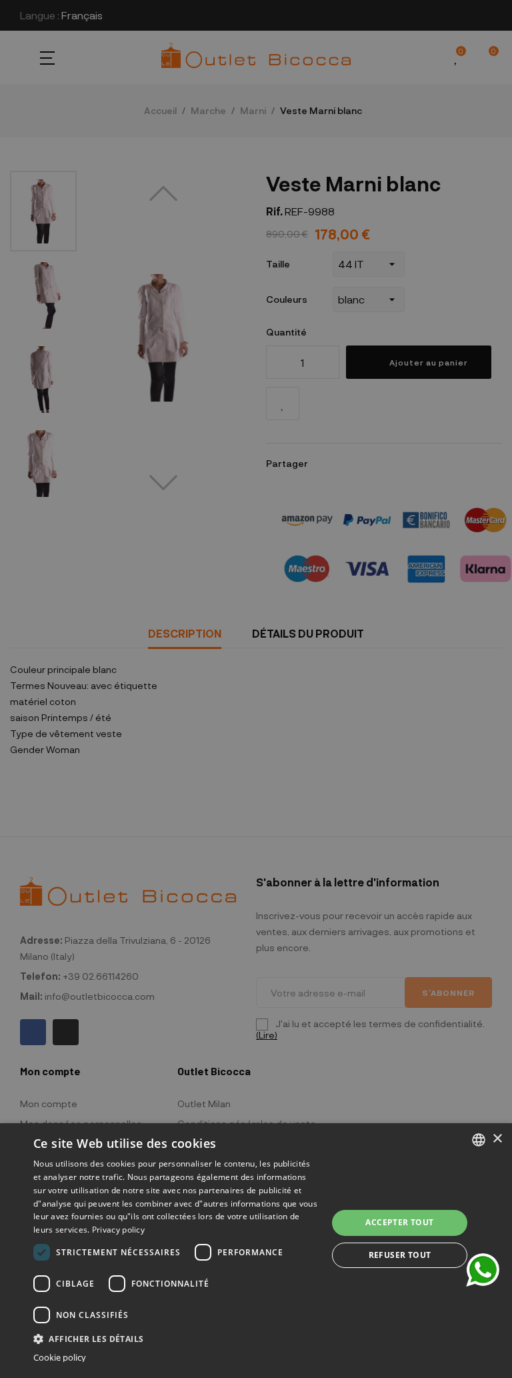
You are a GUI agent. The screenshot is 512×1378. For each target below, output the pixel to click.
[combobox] (478, 1140)
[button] (176, 1338)
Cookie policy (59, 1357)
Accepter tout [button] (399, 1222)
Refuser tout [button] (400, 1255)
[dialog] (256, 1250)
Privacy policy (118, 1229)
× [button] (497, 1139)
